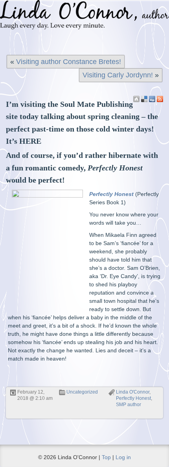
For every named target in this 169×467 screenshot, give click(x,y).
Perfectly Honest (133, 398)
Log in (123, 457)
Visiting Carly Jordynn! (118, 75)
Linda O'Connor (132, 392)
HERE (30, 141)
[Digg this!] (152, 99)
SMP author (128, 404)
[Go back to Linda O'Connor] (136, 99)
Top (106, 457)
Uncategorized (82, 392)
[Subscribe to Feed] (160, 99)
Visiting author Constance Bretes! (68, 62)
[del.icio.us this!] (144, 99)
